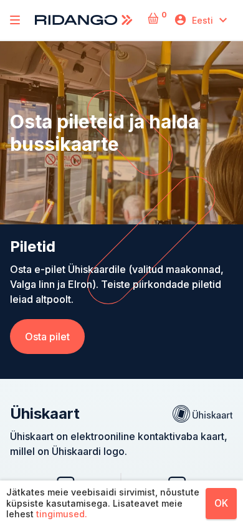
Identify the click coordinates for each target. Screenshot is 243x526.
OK (221, 503)
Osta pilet (47, 336)
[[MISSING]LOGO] (15, 20)
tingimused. (61, 514)
